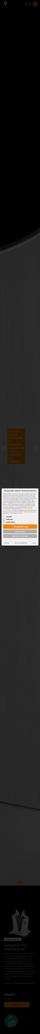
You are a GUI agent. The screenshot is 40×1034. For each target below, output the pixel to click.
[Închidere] (36, 490)
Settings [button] (20, 513)
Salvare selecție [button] (20, 531)
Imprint (34, 543)
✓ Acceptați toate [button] (20, 526)
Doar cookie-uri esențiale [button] (20, 536)
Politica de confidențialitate (20, 543)
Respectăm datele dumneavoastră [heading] (20, 491)
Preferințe (6, 543)
